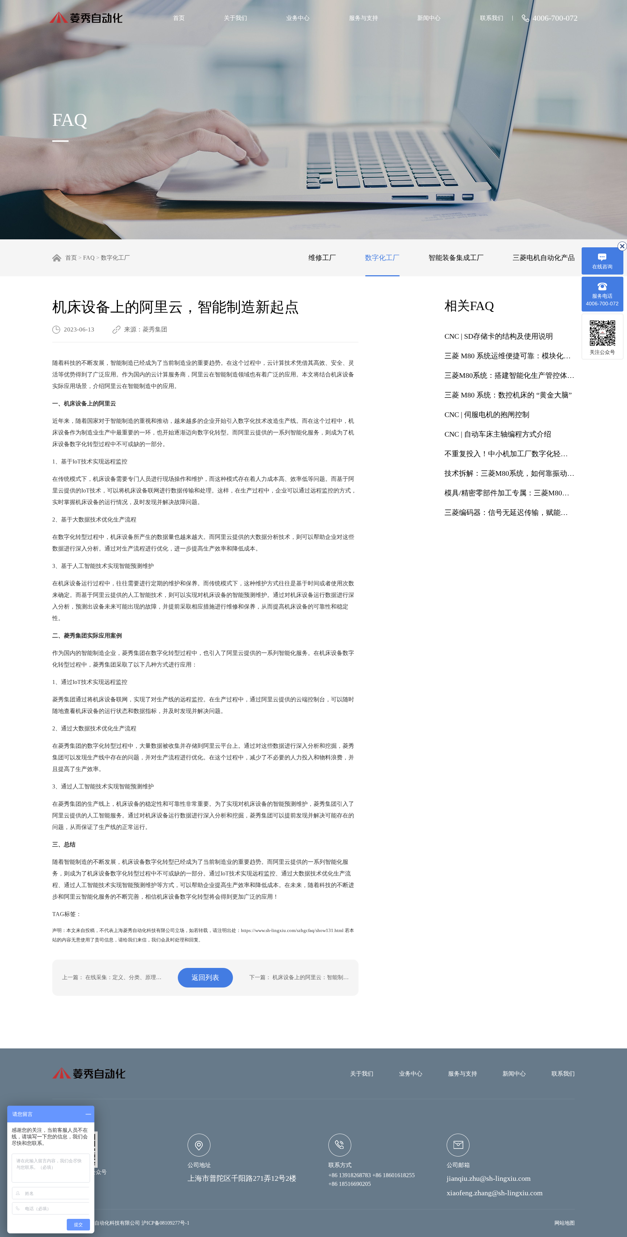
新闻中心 (428, 18)
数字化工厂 (115, 258)
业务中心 (298, 18)
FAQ (89, 258)
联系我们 (491, 18)
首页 (179, 18)
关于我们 (235, 18)
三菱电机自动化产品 (544, 257)
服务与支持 (363, 18)
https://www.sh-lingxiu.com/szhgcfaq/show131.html (292, 930)
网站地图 (564, 1223)
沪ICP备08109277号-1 (165, 1223)
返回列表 (205, 977)
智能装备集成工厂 (456, 257)
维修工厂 (322, 257)
